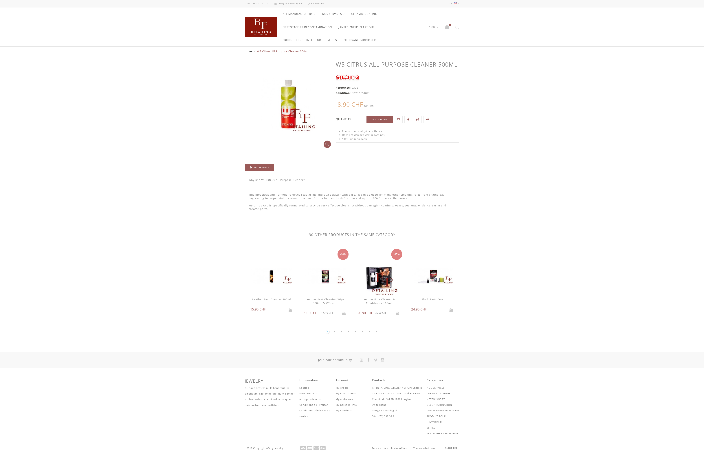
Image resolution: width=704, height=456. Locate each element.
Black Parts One (432, 299)
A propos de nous (310, 399)
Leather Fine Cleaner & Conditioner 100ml (379, 301)
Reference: (343, 87)
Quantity (343, 119)
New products (308, 393)
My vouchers (344, 410)
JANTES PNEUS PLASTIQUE (357, 27)
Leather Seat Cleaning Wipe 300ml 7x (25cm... (325, 301)
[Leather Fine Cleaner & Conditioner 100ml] (379, 276)
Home (249, 51)
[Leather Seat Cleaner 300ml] (271, 276)
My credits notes (346, 393)
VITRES (332, 40)
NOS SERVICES (332, 14)
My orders (342, 387)
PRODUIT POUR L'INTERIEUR (302, 40)
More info (261, 167)
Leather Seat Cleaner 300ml (271, 299)
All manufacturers (298, 14)
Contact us (317, 3)
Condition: (343, 93)
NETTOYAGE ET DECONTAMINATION (307, 27)
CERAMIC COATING (364, 14)
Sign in (433, 27)
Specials (304, 387)
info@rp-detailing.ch (290, 3)
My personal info (346, 404)
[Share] (427, 119)
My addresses (344, 399)
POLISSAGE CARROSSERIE (361, 40)
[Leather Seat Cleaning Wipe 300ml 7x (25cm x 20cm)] (325, 276)
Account (342, 380)
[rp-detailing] (261, 27)
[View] (275, 309)
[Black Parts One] (432, 276)
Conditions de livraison (314, 404)
